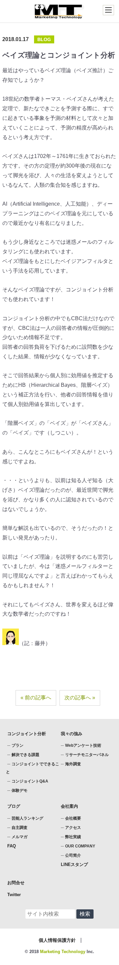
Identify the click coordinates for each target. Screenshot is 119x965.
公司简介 (73, 855)
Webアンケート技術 (83, 745)
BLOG (44, 39)
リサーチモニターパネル (87, 754)
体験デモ (19, 790)
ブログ (13, 806)
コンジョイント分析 (26, 733)
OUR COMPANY (80, 846)
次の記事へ (77, 697)
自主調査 (19, 827)
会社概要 (73, 818)
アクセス (73, 827)
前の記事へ (38, 697)
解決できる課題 (25, 754)
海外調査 (73, 764)
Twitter (14, 894)
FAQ (11, 845)
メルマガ (19, 837)
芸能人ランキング (27, 818)
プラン (17, 745)
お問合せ (15, 882)
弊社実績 (73, 837)
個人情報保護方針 (57, 940)
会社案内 (69, 806)
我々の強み (71, 733)
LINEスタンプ (74, 864)
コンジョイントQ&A (30, 781)
